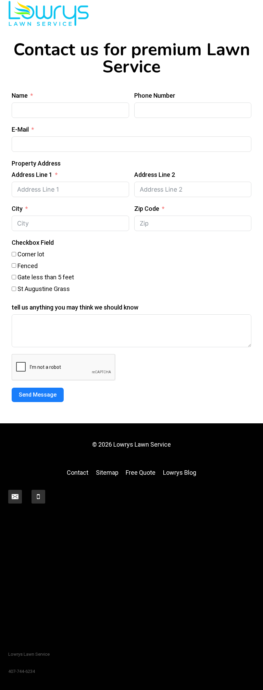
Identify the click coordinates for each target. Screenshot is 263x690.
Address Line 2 (154, 174)
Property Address (36, 163)
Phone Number (154, 95)
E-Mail (20, 129)
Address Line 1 (32, 174)
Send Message (38, 394)
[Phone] (38, 497)
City (17, 208)
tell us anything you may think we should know (75, 307)
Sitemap (107, 472)
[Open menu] (248, 13)
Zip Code (146, 208)
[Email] (15, 497)
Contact (77, 472)
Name (20, 95)
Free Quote (140, 472)
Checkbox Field (33, 242)
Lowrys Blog (179, 472)
